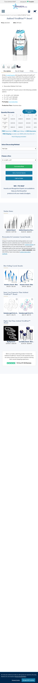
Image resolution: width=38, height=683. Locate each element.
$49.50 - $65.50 (26, 285)
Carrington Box (13, 102)
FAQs (31, 71)
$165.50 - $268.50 (26, 231)
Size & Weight (19, 71)
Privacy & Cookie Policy (20, 676)
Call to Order (19, 178)
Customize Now (19, 166)
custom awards (29, 244)
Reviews (27, 363)
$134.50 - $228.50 (26, 342)
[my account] (29, 12)
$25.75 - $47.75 (26, 314)
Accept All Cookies (28, 680)
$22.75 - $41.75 (11, 314)
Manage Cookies (16, 680)
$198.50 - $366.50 (11, 342)
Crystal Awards (10, 75)
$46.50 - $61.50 (11, 285)
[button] (10, 1)
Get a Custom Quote (29, 111)
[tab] (7, 71)
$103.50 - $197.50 (11, 231)
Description (7, 71)
